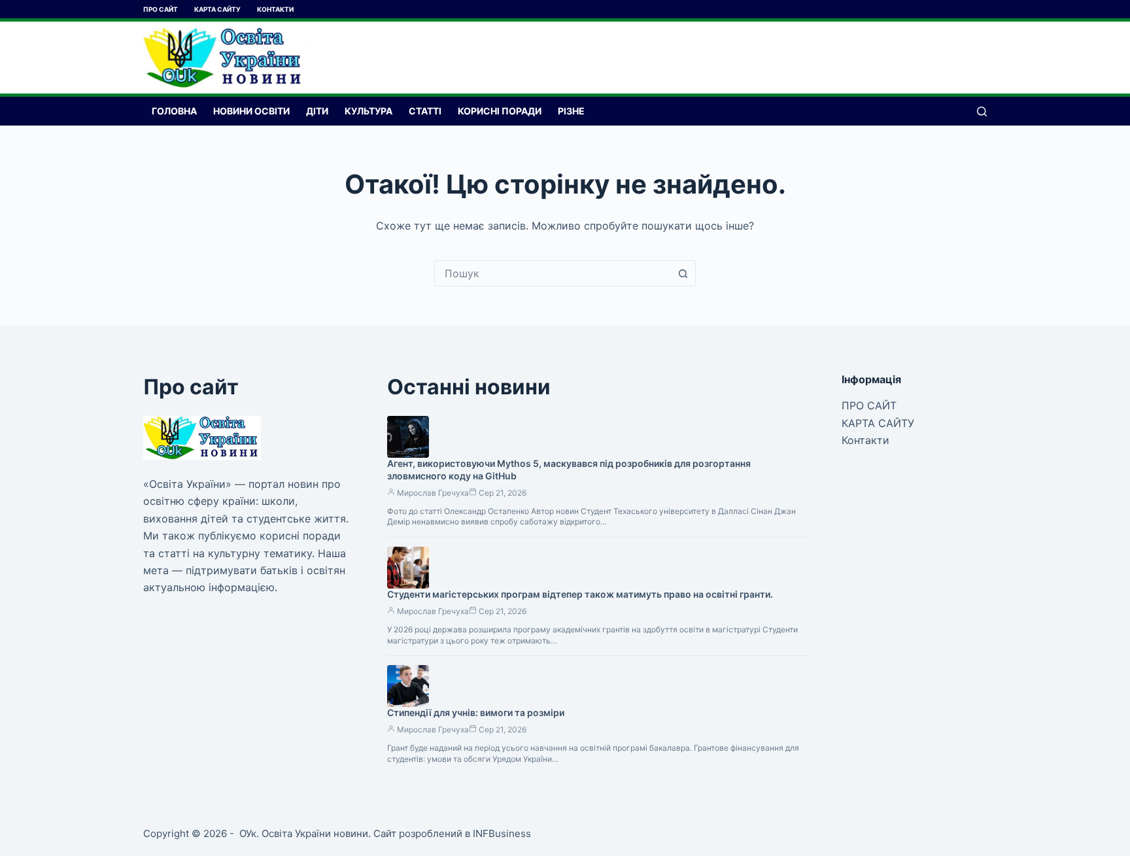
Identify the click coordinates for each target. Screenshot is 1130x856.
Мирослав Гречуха (433, 493)
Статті (425, 110)
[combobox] (552, 273)
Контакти (275, 9)
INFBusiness (502, 833)
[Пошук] (982, 111)
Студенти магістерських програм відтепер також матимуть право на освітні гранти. (580, 594)
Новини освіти (251, 110)
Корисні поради (499, 110)
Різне (571, 110)
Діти (317, 110)
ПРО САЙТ (160, 9)
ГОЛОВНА (174, 110)
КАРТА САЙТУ (217, 9)
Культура (368, 110)
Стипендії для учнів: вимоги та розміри (475, 712)
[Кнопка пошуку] (682, 273)
